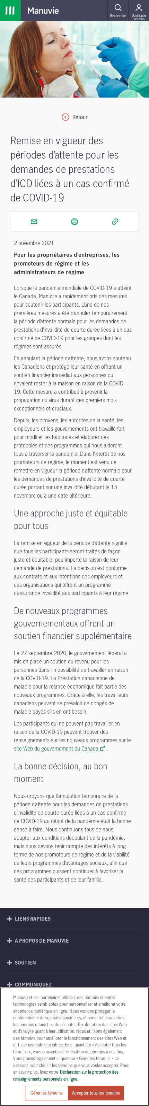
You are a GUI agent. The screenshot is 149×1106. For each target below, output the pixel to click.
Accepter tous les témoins (96, 1093)
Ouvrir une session (139, 17)
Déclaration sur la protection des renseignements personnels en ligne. (66, 1075)
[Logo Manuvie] (43, 10)
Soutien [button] (25, 962)
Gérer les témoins (46, 1093)
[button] (117, 10)
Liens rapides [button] (33, 918)
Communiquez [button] (33, 984)
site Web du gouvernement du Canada (56, 748)
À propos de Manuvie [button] (42, 940)
